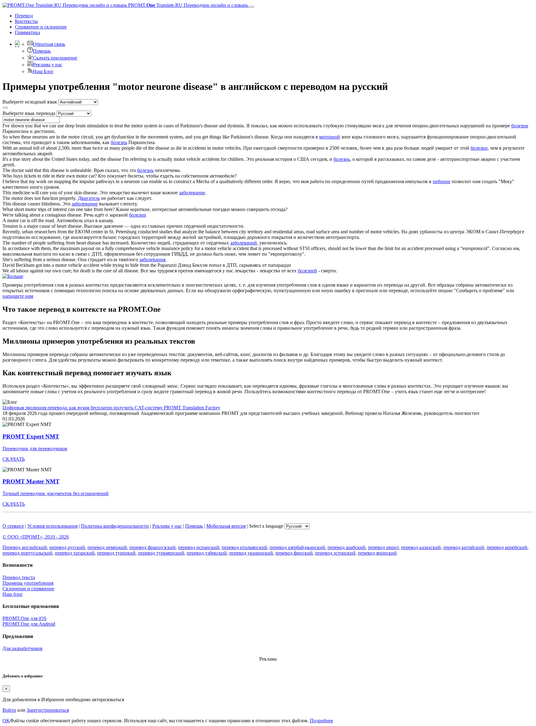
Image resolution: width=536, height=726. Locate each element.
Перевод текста (18, 577)
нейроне (441, 181)
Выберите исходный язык (29, 101)
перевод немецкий (107, 547)
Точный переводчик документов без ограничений (55, 493)
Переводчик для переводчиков (34, 448)
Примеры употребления (27, 583)
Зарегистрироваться (48, 710)
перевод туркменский (161, 553)
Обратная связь (49, 44)
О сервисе (13, 526)
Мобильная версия (226, 526)
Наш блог (12, 594)
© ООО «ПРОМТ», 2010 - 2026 (35, 536)
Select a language (266, 526)
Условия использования (52, 526)
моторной (329, 136)
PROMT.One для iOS (24, 618)
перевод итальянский (244, 547)
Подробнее (321, 720)
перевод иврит (383, 547)
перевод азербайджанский (297, 547)
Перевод (24, 15)
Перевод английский (24, 547)
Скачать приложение (55, 57)
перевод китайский (463, 547)
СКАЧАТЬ (13, 459)
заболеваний (243, 242)
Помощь (42, 51)
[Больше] (12, 276)
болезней (307, 270)
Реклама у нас (47, 64)
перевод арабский (346, 547)
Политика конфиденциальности (115, 526)
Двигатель (89, 198)
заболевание (192, 192)
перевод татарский (75, 553)
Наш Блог (43, 71)
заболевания (152, 259)
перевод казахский (421, 547)
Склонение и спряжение (28, 588)
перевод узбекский (207, 553)
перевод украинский (251, 553)
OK (6, 720)
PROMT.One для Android (28, 624)
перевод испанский (198, 547)
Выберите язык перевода (28, 113)
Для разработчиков (22, 648)
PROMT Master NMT (31, 481)
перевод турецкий (116, 553)
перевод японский (377, 553)
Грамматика (27, 32)
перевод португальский (27, 553)
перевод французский (152, 547)
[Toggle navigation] (251, 7)
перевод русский (67, 547)
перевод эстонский (335, 553)
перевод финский (294, 553)
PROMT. (187, 5)
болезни (519, 125)
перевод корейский (507, 547)
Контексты (26, 21)
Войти (9, 710)
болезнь (119, 142)
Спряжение (41, 26)
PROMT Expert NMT (30, 436)
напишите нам (17, 296)
